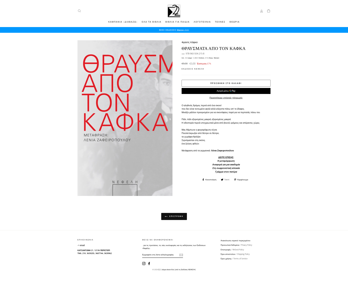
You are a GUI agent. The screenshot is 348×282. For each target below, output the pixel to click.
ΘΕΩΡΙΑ (234, 21)
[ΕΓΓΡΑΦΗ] (181, 255)
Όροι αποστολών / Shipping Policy (235, 254)
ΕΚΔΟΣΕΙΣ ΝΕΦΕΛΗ (193, 69)
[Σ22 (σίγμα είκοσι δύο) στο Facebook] (149, 263)
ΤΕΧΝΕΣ (220, 21)
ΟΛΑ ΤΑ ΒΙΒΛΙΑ (151, 21)
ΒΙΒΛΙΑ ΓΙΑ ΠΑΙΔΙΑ (177, 21)
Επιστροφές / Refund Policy (232, 249)
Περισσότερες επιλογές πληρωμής (226, 97)
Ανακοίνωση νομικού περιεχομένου (235, 240)
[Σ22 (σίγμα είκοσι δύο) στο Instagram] (143, 263)
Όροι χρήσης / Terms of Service (234, 258)
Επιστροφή (176, 216)
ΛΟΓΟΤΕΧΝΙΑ (202, 21)
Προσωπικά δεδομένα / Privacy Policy (236, 245)
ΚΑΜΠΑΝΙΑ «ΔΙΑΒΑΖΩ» (123, 21)
